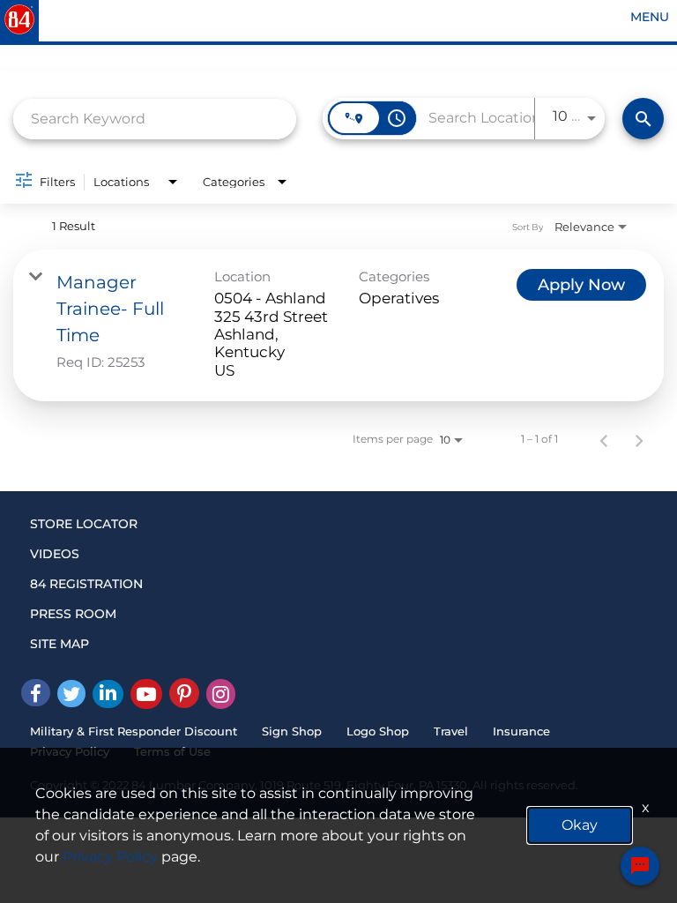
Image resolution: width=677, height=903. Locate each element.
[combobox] (155, 118)
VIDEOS (54, 554)
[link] (338, 325)
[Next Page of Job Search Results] (639, 439)
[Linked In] (108, 694)
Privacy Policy (110, 856)
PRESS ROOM (73, 614)
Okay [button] (580, 825)
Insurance (521, 731)
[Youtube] (146, 694)
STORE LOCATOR (84, 524)
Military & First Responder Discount (133, 731)
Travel (451, 731)
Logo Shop (377, 731)
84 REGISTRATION (86, 584)
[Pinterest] (184, 693)
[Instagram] (220, 694)
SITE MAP (59, 644)
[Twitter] (71, 693)
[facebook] (35, 692)
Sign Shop (292, 731)
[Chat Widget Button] (640, 866)
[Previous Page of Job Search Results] (603, 439)
